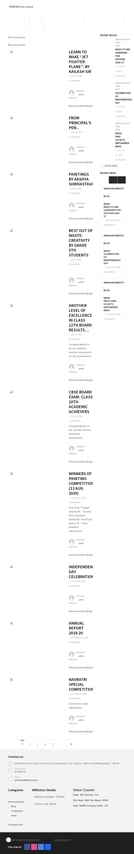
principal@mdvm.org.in (26, 780)
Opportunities (18, 25)
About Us (16, 16)
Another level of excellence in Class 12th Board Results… (80, 318)
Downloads (93, 16)
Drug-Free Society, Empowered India (122, 140)
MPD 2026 (52, 25)
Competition (17, 811)
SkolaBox (48, 840)
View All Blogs (110, 166)
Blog (118, 43)
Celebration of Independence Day (123, 97)
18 (71, 744)
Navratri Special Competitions (83, 684)
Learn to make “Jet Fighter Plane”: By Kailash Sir (80, 61)
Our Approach (73, 16)
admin (81, 94)
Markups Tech (81, 840)
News (117, 46)
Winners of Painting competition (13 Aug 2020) (81, 483)
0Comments (74, 81)
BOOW (36, 25)
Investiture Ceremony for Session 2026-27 (112, 211)
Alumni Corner (113, 16)
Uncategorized (15, 824)
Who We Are (52, 16)
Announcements (122, 39)
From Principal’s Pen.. (80, 122)
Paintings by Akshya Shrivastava (81, 179)
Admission (33, 16)
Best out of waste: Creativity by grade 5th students (81, 243)
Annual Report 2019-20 (76, 628)
